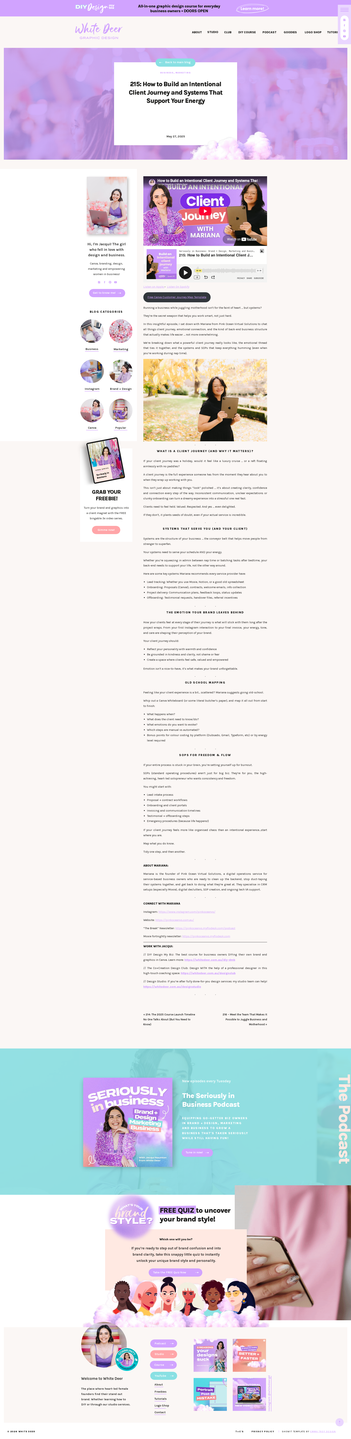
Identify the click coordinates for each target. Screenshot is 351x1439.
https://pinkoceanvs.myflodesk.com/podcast (205, 928)
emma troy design (323, 1431)
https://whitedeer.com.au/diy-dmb (209, 960)
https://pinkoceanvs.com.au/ (174, 920)
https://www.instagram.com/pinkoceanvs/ (186, 911)
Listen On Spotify (178, 286)
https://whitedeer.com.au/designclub (208, 973)
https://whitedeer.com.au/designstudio (172, 986)
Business (166, 73)
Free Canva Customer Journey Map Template (177, 297)
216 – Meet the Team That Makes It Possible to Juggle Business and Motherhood (245, 1019)
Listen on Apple (154, 286)
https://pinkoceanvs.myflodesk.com (206, 936)
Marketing (183, 73)
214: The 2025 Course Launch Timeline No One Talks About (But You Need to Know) (169, 1019)
